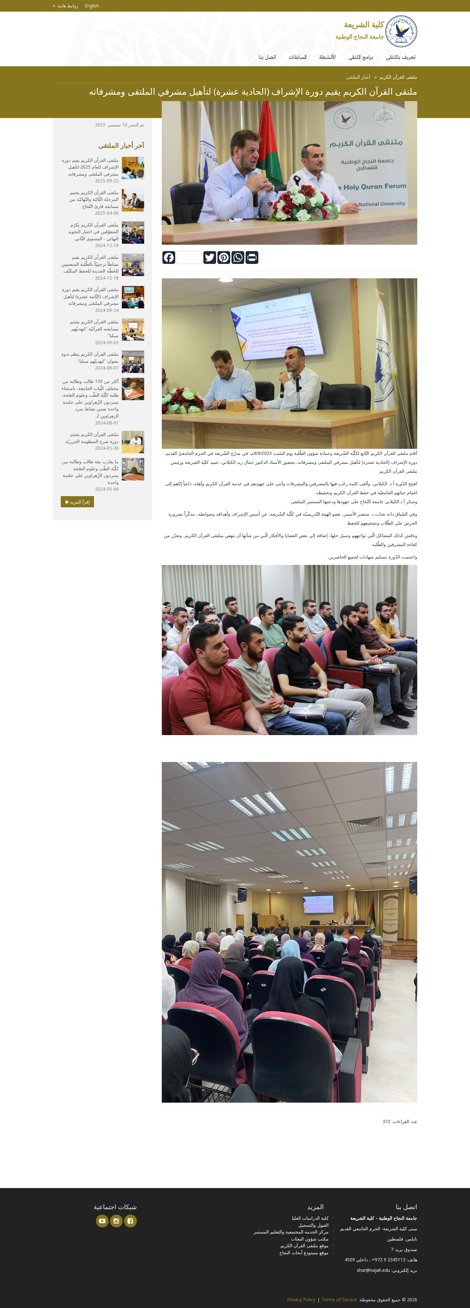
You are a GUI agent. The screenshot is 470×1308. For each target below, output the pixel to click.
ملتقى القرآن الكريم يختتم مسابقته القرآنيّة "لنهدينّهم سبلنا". (94, 328)
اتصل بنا (267, 56)
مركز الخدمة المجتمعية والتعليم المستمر (291, 1232)
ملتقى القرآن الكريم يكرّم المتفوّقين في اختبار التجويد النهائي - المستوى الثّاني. (93, 232)
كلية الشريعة (364, 24)
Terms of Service (339, 1299)
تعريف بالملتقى (401, 56)
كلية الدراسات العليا (310, 1218)
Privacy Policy (301, 1299)
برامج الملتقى (361, 56)
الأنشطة (327, 56)
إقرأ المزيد (79, 502)
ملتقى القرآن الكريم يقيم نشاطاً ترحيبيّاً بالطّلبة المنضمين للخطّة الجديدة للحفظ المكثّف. (90, 264)
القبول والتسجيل (313, 1225)
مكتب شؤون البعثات (310, 1239)
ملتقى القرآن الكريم (398, 77)
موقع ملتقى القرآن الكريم (304, 1245)
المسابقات (298, 56)
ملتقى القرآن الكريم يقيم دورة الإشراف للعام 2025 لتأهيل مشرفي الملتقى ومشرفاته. (90, 167)
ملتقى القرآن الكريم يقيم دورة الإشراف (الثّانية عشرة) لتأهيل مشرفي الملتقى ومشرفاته (90, 296)
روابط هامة (67, 6)
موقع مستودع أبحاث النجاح (304, 1252)
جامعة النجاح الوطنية (359, 36)
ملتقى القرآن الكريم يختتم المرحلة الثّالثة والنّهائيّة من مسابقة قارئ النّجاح (94, 199)
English (92, 6)
